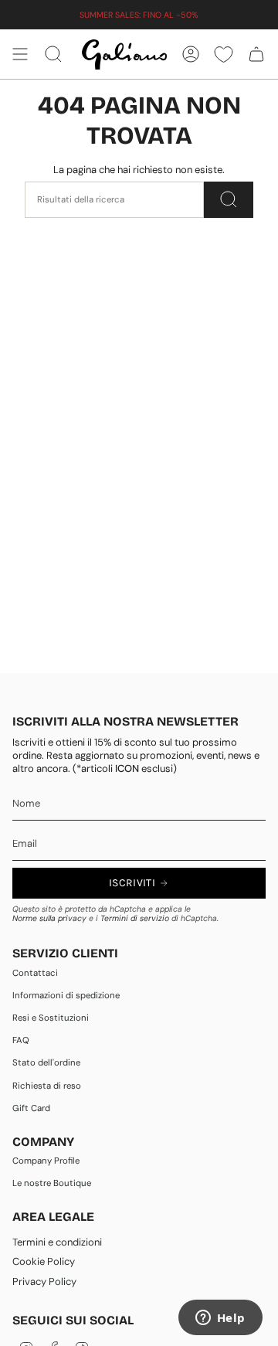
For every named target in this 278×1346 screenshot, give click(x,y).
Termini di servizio (134, 918)
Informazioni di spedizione (66, 995)
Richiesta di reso (46, 1086)
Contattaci (35, 973)
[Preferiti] (223, 54)
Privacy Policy (44, 1281)
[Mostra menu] (20, 54)
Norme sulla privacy (49, 918)
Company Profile (46, 1161)
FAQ (20, 1040)
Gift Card (31, 1108)
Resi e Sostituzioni (50, 1018)
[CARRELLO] (256, 54)
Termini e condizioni (57, 1242)
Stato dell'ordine (46, 1063)
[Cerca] (228, 200)
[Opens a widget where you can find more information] (220, 1319)
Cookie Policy (43, 1261)
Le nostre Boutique (51, 1183)
